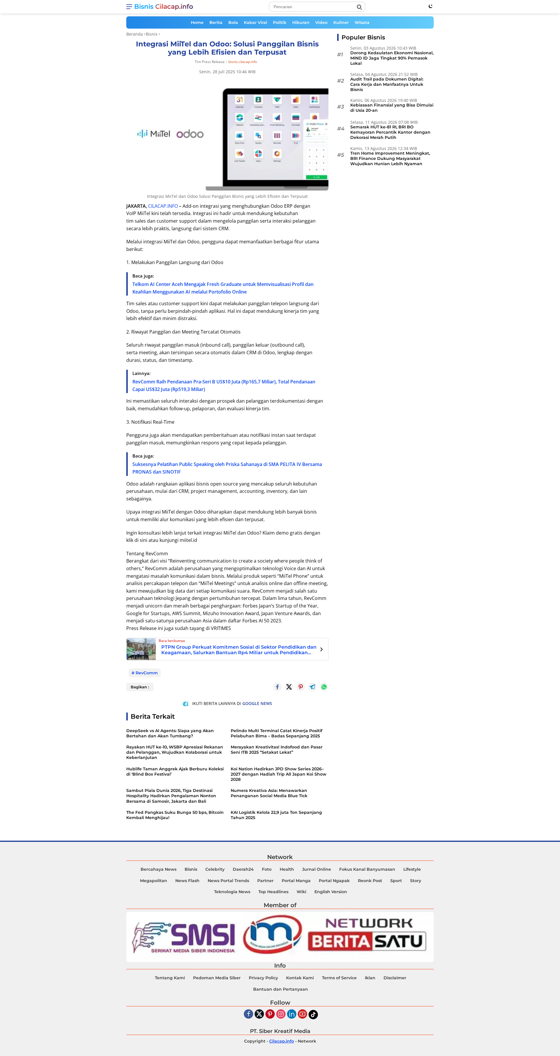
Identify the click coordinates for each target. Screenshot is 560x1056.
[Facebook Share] (277, 687)
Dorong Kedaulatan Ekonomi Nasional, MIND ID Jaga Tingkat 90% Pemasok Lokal (391, 58)
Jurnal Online (316, 869)
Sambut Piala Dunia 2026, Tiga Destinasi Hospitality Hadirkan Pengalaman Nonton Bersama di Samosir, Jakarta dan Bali (171, 796)
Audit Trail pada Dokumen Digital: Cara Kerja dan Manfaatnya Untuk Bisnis (386, 84)
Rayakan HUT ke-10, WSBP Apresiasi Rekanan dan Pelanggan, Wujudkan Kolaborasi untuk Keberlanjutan (174, 752)
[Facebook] (248, 1014)
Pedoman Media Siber (217, 977)
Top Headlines (273, 891)
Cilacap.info (281, 1041)
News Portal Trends (228, 880)
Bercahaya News (158, 869)
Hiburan (300, 22)
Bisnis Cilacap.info (163, 7)
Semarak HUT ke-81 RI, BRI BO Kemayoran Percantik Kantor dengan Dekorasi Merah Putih (390, 132)
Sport (396, 880)
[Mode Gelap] (430, 6)
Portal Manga (296, 880)
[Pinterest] (270, 1014)
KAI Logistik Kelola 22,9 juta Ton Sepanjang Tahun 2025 (276, 815)
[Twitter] (289, 687)
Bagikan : (140, 687)
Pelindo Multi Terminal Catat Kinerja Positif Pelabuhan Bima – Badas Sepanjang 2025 (276, 733)
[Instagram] (281, 1014)
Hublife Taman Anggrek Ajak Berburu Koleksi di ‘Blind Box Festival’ (175, 771)
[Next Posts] (321, 650)
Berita (216, 22)
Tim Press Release (210, 61)
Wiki (301, 891)
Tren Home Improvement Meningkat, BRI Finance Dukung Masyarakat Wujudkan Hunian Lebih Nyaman (390, 158)
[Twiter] (259, 1014)
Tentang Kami (170, 977)
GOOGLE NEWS (257, 703)
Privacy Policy (263, 977)
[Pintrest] (300, 687)
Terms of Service (339, 977)
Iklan (370, 977)
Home (197, 22)
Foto (267, 869)
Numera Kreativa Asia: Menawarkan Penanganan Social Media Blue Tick (269, 793)
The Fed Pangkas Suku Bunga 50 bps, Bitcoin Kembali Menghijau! (175, 815)
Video (321, 22)
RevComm (147, 673)
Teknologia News (232, 891)
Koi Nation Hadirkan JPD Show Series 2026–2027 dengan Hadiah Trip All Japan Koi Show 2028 (278, 774)
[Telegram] (312, 687)
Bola (233, 22)
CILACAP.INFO (163, 206)
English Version (330, 891)
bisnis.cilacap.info (242, 62)
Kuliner (341, 22)
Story (415, 880)
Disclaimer (395, 977)
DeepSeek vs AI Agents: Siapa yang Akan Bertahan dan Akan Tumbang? (170, 733)
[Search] (359, 7)
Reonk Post (370, 880)
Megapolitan (153, 880)
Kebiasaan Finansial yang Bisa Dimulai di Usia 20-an (391, 107)
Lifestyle (412, 869)
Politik (279, 22)
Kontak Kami (300, 977)
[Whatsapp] (324, 687)
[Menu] (130, 7)
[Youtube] (302, 1014)
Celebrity (215, 869)
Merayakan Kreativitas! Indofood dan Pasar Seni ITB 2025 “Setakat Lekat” (277, 749)
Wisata (362, 22)
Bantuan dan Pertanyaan (280, 989)
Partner (265, 880)
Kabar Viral (255, 22)
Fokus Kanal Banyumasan (367, 869)
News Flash (187, 880)
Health (287, 869)
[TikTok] (313, 1014)
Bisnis (191, 869)
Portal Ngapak (334, 880)
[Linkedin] (291, 1014)
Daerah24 (243, 869)
